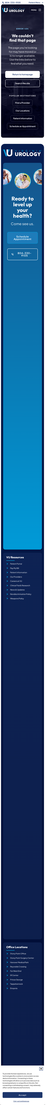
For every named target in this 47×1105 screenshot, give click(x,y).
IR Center (14, 975)
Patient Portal (16, 564)
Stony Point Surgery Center (22, 958)
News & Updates (17, 589)
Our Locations (23, 110)
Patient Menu (34, 2)
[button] (41, 1068)
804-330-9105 (13, 2)
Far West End (15, 971)
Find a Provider (22, 102)
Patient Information (22, 118)
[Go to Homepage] (13, 10)
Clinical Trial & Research (20, 585)
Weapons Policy (17, 598)
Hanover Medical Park (19, 962)
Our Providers (16, 577)
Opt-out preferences (21, 1101)
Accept (22, 1095)
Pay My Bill (14, 568)
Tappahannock (16, 984)
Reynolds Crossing (18, 966)
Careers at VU (16, 581)
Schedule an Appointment (23, 126)
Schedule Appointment (22, 238)
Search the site (22, 83)
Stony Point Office (18, 953)
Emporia (13, 988)
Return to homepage (22, 74)
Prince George (16, 979)
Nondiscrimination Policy (20, 594)
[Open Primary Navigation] (36, 10)
